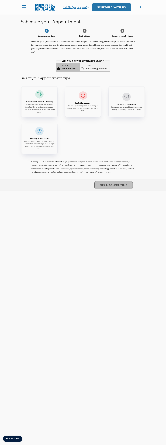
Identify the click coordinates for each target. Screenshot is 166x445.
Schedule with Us (111, 7)
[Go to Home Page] (45, 7)
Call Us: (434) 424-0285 (76, 7)
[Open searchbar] (141, 7)
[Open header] (24, 7)
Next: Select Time (113, 185)
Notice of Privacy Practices (100, 172)
